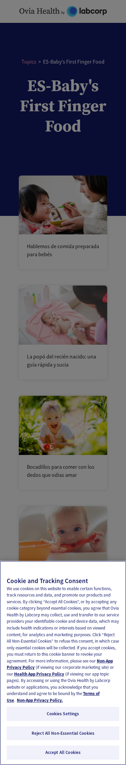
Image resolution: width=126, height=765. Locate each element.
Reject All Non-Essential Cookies (63, 733)
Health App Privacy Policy (39, 674)
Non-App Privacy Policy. (40, 700)
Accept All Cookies (63, 752)
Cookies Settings (63, 714)
